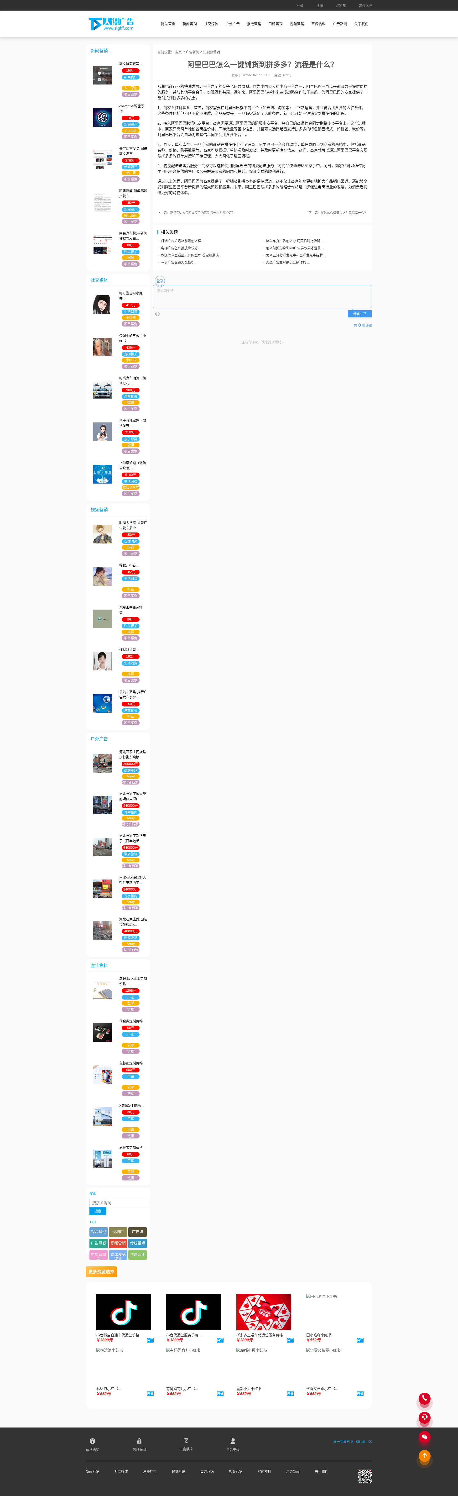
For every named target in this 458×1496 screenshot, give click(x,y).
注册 (319, 5)
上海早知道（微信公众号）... (132, 465)
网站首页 (168, 24)
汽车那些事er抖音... (130, 610)
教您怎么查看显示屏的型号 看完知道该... (191, 255)
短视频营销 (211, 52)
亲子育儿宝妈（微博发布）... (132, 422)
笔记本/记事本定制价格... (133, 981)
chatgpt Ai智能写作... (131, 108)
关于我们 (361, 24)
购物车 (341, 5)
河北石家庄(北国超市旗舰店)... (133, 921)
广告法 (137, 1232)
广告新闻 (340, 24)
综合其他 (98, 1232)
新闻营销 (189, 24)
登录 (300, 5)
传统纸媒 (137, 1243)
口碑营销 (275, 24)
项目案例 (130, 94)
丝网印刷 (137, 1255)
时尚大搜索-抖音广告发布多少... (133, 525)
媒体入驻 (365, 5)
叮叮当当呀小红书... (131, 295)
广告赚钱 (98, 1243)
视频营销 (297, 24)
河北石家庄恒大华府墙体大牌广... (132, 796)
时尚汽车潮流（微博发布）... (132, 380)
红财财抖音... (129, 650)
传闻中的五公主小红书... (132, 338)
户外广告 (232, 24)
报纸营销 (254, 24)
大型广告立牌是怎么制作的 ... (288, 262)
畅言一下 (360, 314)
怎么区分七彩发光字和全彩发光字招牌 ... (296, 255)
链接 (130, 1009)
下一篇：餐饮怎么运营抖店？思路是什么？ (337, 213)
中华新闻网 (98, 1256)
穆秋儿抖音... (129, 565)
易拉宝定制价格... (132, 1147)
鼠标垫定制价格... (132, 1063)
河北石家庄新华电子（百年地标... (132, 838)
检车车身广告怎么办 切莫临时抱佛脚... (294, 241)
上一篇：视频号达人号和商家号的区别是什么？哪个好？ (196, 213)
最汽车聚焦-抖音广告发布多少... (133, 694)
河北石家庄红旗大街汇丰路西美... (132, 880)
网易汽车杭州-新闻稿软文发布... (133, 235)
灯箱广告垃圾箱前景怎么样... (182, 241)
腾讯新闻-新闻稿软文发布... (133, 193)
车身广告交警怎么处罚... (179, 262)
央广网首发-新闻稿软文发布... (133, 151)
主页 (178, 52)
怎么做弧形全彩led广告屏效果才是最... (294, 248)
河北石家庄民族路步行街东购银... (132, 754)
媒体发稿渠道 (118, 1256)
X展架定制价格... (131, 1105)
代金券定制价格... (132, 1021)
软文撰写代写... (130, 64)
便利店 (118, 1232)
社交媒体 (211, 24)
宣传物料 (318, 24)
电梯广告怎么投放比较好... (181, 248)
